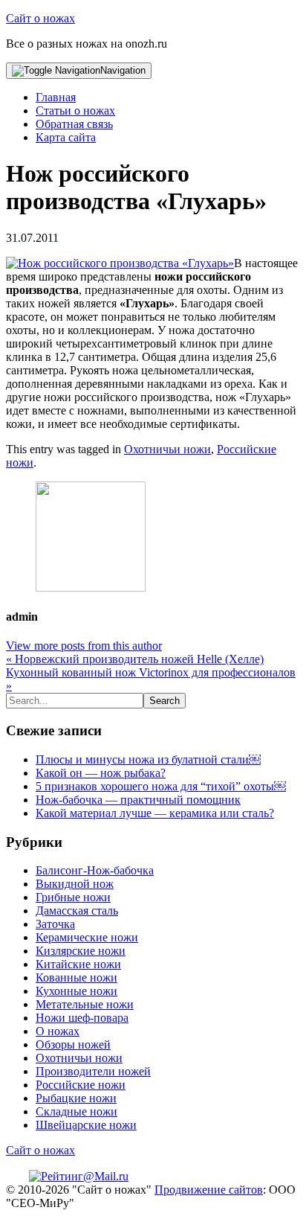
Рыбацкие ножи (76, 1098)
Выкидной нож (75, 883)
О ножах (57, 1031)
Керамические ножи (87, 937)
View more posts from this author (84, 645)
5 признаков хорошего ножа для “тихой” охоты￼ (161, 786)
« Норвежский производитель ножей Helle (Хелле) (135, 659)
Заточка (55, 924)
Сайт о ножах (40, 18)
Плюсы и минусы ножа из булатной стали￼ (148, 759)
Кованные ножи (76, 977)
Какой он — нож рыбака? (101, 773)
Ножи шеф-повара (82, 1017)
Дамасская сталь (77, 910)
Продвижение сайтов (208, 1189)
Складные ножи (76, 1111)
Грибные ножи (73, 897)
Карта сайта (66, 137)
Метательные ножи (85, 1004)
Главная (56, 97)
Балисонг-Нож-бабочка (95, 870)
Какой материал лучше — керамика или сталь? (155, 813)
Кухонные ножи (76, 991)
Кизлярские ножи (81, 950)
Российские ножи (81, 1084)
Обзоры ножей (73, 1044)
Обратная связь (74, 124)
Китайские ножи (78, 964)
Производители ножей (93, 1071)
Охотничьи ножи (167, 449)
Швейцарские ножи (86, 1125)
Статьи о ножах (75, 110)
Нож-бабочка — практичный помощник (138, 799)
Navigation (123, 70)
